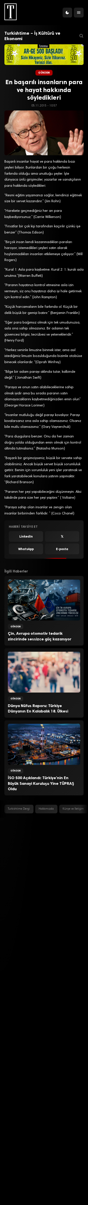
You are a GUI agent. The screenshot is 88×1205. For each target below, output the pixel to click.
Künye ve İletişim (73, 809)
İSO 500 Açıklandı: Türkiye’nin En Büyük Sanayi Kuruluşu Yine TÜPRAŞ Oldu (41, 783)
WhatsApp (26, 549)
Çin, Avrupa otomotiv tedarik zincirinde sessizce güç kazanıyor (39, 636)
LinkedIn (26, 536)
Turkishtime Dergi (19, 809)
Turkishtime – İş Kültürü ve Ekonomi (32, 36)
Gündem (44, 72)
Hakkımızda (46, 809)
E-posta (62, 549)
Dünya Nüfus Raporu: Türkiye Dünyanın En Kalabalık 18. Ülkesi (38, 708)
